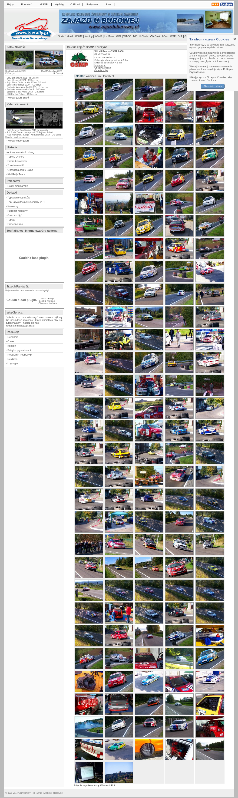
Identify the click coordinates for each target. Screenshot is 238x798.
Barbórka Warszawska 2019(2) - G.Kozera (27, 87)
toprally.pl (108, 76)
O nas (10, 341)
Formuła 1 (27, 4)
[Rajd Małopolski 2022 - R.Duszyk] (48, 59)
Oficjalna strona (102, 67)
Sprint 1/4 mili (65, 36)
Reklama (12, 359)
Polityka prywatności (19, 350)
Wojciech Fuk (93, 76)
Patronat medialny (17, 210)
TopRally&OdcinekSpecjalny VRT (26, 202)
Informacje (100, 65)
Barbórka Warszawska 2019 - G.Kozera (26, 89)
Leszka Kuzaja (46, 301)
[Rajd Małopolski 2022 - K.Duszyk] (19, 68)
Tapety (11, 219)
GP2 (118, 36)
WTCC (127, 36)
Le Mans (109, 36)
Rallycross (92, 4)
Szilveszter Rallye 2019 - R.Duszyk (24, 85)
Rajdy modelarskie (17, 186)
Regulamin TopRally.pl (19, 354)
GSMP (44, 4)
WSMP (98, 36)
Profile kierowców (17, 161)
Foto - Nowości (16, 47)
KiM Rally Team (16, 174)
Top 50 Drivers (15, 156)
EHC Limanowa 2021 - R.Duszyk (23, 78)
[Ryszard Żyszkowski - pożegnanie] (48, 128)
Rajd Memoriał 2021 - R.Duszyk (22, 80)
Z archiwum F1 (15, 165)
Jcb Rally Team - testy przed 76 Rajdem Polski (30, 132)
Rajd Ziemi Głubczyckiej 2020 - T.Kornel (26, 82)
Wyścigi (59, 4)
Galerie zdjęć (14, 215)
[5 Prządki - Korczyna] (79, 66)
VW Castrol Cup (159, 36)
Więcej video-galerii (18, 140)
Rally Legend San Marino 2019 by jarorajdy (27, 130)
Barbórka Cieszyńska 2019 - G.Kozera (25, 92)
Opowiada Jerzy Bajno (20, 169)
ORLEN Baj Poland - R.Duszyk (22, 94)
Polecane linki (15, 224)
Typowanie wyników (18, 197)
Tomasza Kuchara (48, 303)
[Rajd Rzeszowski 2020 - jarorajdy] (19, 128)
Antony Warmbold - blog (20, 152)
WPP (173, 36)
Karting (89, 36)
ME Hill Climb (140, 36)
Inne (108, 4)
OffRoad (75, 4)
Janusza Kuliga (46, 298)
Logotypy (12, 363)
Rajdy (10, 4)
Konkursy (12, 206)
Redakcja (12, 337)
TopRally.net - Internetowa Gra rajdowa (32, 230)
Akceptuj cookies (213, 86)
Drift (180, 36)
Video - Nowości (17, 104)
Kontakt (11, 345)
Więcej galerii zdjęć (18, 97)
